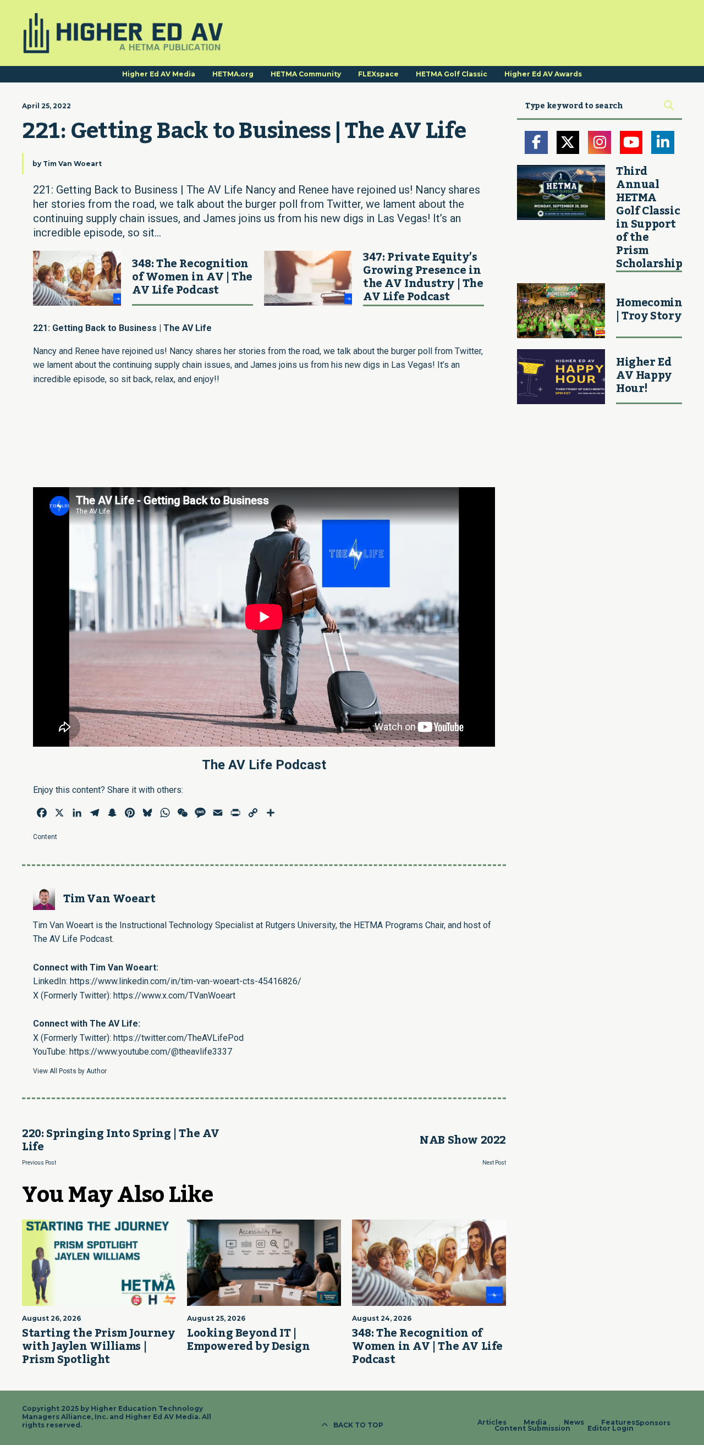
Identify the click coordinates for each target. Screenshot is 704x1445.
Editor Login (610, 1428)
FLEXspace (378, 74)
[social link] (536, 142)
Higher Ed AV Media (158, 74)
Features (618, 1422)
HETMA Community (306, 74)
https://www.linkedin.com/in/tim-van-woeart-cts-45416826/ (185, 981)
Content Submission (532, 1428)
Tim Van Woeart (72, 163)
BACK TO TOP (358, 1425)
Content (45, 837)
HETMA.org (233, 74)
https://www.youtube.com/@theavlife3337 (150, 1051)
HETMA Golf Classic (451, 74)
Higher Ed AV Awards (543, 74)
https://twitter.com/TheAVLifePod (178, 1038)
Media (535, 1422)
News (574, 1422)
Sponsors (652, 1423)
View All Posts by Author (70, 1071)
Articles (492, 1422)
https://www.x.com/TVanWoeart (174, 995)
